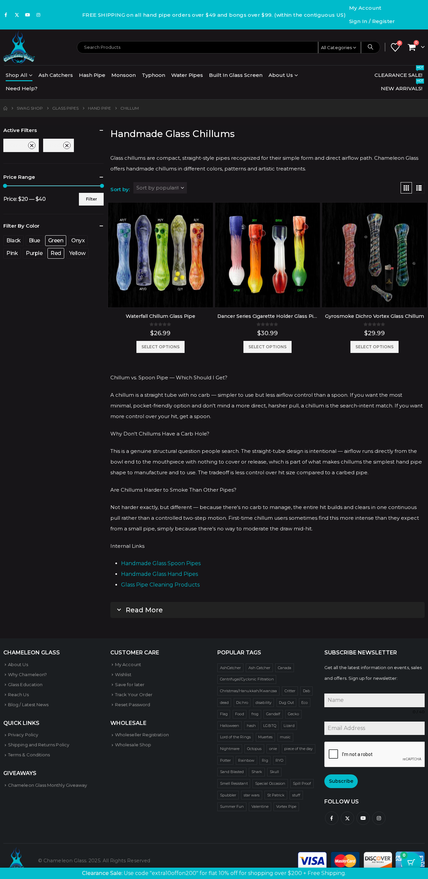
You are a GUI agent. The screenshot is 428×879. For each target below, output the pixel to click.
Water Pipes (187, 75)
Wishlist (123, 674)
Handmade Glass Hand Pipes (159, 574)
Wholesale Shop (133, 744)
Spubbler (228, 795)
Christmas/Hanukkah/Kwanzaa (248, 690)
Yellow (77, 253)
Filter (91, 199)
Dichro (242, 702)
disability (263, 702)
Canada (284, 667)
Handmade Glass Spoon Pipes (161, 563)
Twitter (347, 818)
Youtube (363, 818)
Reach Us (18, 694)
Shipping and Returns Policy (38, 744)
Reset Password (132, 704)
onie (273, 748)
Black (13, 240)
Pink (12, 253)
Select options (160, 346)
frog (254, 714)
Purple (34, 253)
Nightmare (230, 748)
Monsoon (123, 75)
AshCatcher (230, 667)
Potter (225, 760)
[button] (406, 188)
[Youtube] (27, 14)
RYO (279, 760)
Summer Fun (232, 806)
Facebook (331, 818)
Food (239, 714)
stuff (296, 795)
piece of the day (298, 748)
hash (251, 725)
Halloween (229, 725)
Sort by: (120, 189)
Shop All (16, 75)
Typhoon (153, 75)
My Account (365, 8)
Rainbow (246, 760)
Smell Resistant (234, 783)
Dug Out (286, 702)
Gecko (293, 714)
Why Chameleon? (27, 674)
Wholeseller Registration (142, 734)
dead (224, 702)
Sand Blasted (232, 771)
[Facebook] (6, 14)
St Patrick (276, 795)
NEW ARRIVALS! (402, 87)
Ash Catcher (259, 667)
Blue (34, 240)
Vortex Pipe (286, 806)
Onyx (78, 240)
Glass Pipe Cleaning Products (160, 585)
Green (17, 145)
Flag (224, 714)
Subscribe (341, 781)
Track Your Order (133, 694)
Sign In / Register (372, 21)
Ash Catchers (55, 75)
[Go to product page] (160, 255)
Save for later (129, 684)
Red (55, 145)
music (285, 737)
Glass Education (25, 684)
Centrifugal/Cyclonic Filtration (247, 679)
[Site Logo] (19, 47)
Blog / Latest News (28, 704)
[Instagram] (38, 14)
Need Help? (21, 88)
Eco (304, 702)
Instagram (379, 818)
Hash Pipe (92, 75)
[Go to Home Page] (5, 108)
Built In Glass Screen (235, 75)
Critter (290, 690)
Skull (274, 771)
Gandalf (273, 714)
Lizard (289, 725)
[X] (16, 14)
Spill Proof (302, 783)
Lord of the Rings (235, 737)
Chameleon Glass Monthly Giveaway (47, 785)
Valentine (260, 806)
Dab (306, 690)
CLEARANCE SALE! (398, 73)
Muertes (265, 737)
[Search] (370, 47)
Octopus (254, 748)
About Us (281, 75)
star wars (252, 795)
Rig (265, 760)
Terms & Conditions (29, 754)
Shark (256, 771)
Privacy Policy (23, 734)
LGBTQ (269, 725)
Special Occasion (270, 783)
